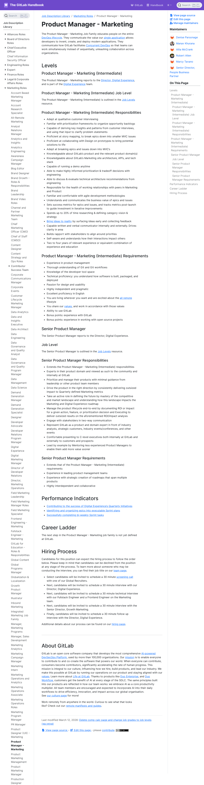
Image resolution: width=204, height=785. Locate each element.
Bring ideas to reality (59, 221)
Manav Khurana (185, 43)
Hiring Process (178, 193)
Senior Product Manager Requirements (186, 177)
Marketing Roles (83, 16)
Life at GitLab (81, 676)
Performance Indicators (184, 184)
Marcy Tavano (184, 61)
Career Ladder (178, 188)
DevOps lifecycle (52, 37)
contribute (108, 730)
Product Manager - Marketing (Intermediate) (182, 98)
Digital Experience (74, 84)
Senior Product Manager (185, 154)
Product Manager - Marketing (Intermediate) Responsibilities (183, 128)
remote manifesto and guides (83, 705)
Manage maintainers (185, 23)
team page (119, 570)
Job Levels (128, 99)
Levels (173, 90)
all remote (126, 298)
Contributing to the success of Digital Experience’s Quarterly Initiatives (89, 506)
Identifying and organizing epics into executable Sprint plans (83, 510)
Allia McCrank (184, 49)
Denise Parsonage (187, 37)
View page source (184, 15)
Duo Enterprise (129, 676)
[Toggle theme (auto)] (169, 5)
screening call (125, 576)
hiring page (118, 624)
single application (114, 37)
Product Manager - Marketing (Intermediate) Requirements (182, 144)
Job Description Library (56, 16)
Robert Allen (183, 55)
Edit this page (181, 19)
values (68, 306)
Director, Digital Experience (117, 80)
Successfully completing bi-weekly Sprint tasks (75, 515)
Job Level (178, 159)
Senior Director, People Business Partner (182, 72)
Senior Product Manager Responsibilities (181, 167)
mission (129, 657)
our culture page (57, 695)
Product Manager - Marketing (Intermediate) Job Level (183, 112)
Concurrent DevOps (98, 45)
